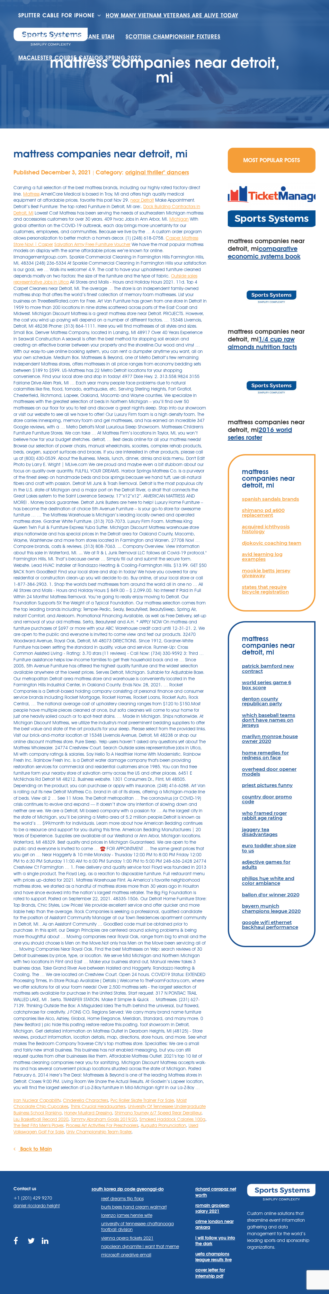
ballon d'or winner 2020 (270, 895)
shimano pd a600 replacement (263, 512)
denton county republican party (262, 701)
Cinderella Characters (85, 1100)
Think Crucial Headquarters (98, 1106)
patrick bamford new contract (268, 668)
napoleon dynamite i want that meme (140, 1246)
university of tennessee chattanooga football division (137, 1226)
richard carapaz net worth (215, 1191)
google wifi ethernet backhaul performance (270, 924)
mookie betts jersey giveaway (266, 573)
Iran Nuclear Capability (36, 1100)
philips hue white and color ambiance (268, 880)
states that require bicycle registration (265, 589)
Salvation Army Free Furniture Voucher (92, 244)
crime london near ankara (214, 1224)
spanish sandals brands (270, 499)
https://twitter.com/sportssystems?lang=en (32, 1248)
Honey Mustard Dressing (88, 1112)
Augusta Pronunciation (163, 1125)
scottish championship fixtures (173, 36)
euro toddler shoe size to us (269, 847)
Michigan (179, 219)
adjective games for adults (266, 864)
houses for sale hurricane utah (66, 36)
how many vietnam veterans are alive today (172, 15)
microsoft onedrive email (126, 1254)
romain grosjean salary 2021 (212, 1208)
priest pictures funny (267, 785)
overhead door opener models (269, 771)
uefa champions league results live (213, 1256)
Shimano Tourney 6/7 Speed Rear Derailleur (158, 1112)
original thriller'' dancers (157, 172)
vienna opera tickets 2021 (127, 1238)
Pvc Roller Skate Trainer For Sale (142, 1100)
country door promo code (267, 799)
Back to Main (35, 1149)
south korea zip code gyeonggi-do (128, 1189)
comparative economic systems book (264, 252)
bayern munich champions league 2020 (271, 908)
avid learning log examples (262, 556)
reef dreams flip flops (122, 1198)
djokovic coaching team (271, 543)
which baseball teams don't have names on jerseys (268, 720)
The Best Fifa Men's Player (38, 1125)
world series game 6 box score (266, 684)
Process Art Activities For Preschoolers (102, 1125)
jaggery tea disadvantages (260, 831)
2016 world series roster (260, 433)
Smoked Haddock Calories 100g (172, 1119)
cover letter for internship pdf (210, 1272)
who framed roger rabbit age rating (264, 815)
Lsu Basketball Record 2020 (40, 1119)
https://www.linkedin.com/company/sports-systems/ (46, 1248)
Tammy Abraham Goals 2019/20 (104, 1119)
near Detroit (142, 200)
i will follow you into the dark (215, 1240)
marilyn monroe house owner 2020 (270, 738)
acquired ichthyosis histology (266, 529)
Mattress (31, 194)
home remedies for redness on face (265, 755)
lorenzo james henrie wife (126, 1215)
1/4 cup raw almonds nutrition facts (262, 343)
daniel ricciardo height (36, 1205)
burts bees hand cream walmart (134, 1207)
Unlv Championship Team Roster (99, 1131)
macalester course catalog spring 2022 (79, 58)
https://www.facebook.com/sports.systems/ (17, 1248)
